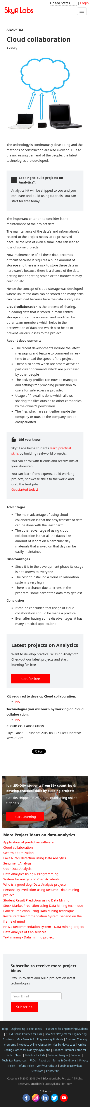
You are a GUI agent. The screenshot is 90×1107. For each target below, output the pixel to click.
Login (84, 3)
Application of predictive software (28, 842)
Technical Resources (14, 1060)
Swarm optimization (18, 852)
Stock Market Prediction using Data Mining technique (43, 905)
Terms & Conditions (64, 1060)
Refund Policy (26, 1066)
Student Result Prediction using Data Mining (36, 900)
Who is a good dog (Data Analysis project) (34, 884)
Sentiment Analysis (17, 863)
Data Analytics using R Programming (30, 874)
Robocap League (58, 1055)
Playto (18, 1055)
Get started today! (24, 489)
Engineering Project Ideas (26, 1029)
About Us (44, 1060)
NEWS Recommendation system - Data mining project (43, 926)
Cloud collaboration (18, 847)
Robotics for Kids (35, 1055)
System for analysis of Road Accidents (31, 879)
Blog (5, 1029)
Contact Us (52, 1071)
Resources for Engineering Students (66, 1029)
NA (17, 701)
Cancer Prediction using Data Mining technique (38, 911)
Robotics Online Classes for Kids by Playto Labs (47, 1044)
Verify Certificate (47, 1066)
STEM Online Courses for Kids (24, 1034)
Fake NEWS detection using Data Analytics (34, 858)
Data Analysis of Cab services (24, 932)
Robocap (76, 1055)
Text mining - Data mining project (28, 937)
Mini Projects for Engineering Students (40, 1039)
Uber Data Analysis (17, 868)
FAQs (32, 1060)
